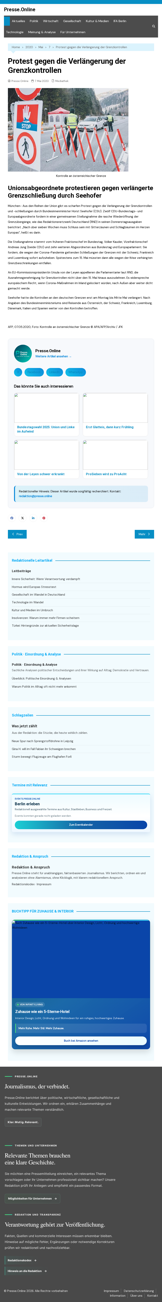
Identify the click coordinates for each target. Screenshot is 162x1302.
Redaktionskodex (23, 884)
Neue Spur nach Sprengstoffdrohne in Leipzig (42, 741)
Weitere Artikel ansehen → (53, 356)
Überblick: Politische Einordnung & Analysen (41, 679)
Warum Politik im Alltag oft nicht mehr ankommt (44, 687)
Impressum (44, 884)
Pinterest (44, 518)
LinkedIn (54, 372)
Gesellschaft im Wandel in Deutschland (38, 595)
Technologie (15, 32)
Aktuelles (18, 21)
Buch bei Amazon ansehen (81, 1040)
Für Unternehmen (72, 32)
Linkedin (33, 518)
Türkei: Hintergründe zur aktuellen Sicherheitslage (45, 626)
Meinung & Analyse (42, 32)
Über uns (136, 1296)
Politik (34, 21)
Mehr (142, 534)
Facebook (34, 372)
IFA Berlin (120, 21)
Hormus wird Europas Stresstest (34, 587)
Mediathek (62, 81)
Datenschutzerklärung (139, 1291)
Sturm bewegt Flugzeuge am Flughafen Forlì (42, 757)
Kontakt (152, 1296)
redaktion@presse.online (35, 496)
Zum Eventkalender (81, 824)
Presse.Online (19, 9)
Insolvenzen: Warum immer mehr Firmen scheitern (45, 618)
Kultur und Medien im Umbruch (32, 610)
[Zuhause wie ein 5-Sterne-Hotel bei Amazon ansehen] (81, 959)
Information (117, 1296)
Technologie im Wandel (27, 602)
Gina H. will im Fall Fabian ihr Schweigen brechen (44, 749)
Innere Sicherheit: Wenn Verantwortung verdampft (46, 579)
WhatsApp (76, 372)
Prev (20, 534)
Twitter (22, 518)
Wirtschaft (50, 21)
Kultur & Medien (97, 21)
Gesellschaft (72, 21)
